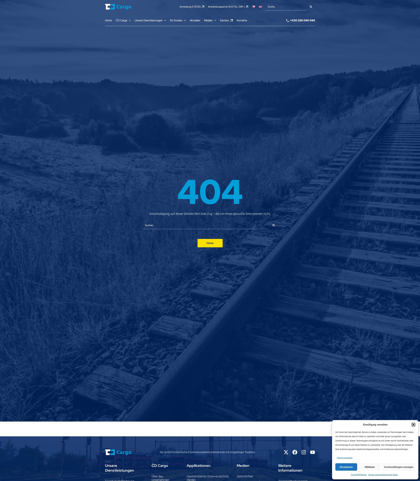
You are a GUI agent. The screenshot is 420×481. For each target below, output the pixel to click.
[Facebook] (294, 452)
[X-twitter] (286, 452)
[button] (413, 424)
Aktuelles (195, 20)
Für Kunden (176, 20)
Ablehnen (370, 467)
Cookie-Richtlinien (359, 475)
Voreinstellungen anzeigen (398, 467)
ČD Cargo (121, 20)
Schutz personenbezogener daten (383, 475)
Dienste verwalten (345, 458)
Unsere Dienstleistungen (149, 20)
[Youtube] (312, 452)
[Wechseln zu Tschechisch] (253, 7)
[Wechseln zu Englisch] (260, 7)
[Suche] (311, 7)
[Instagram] (303, 452)
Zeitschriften (245, 476)
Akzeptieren (346, 467)
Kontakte (242, 20)
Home (108, 20)
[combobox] (286, 7)
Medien (208, 20)
